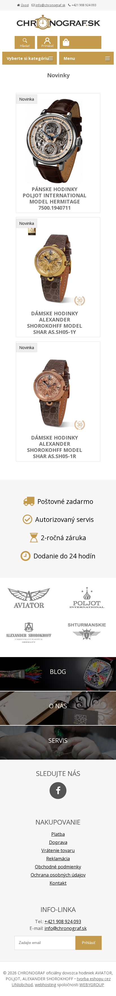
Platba (58, 834)
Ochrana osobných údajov (58, 875)
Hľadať (25, 46)
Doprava (58, 842)
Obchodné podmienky (58, 867)
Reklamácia (58, 858)
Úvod (25, 5)
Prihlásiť (47, 46)
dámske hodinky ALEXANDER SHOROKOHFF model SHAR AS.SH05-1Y (54, 322)
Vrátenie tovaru (58, 850)
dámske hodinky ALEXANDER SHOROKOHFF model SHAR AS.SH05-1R (54, 446)
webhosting (45, 984)
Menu (69, 58)
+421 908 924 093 (62, 921)
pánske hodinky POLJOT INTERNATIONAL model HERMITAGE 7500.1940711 (54, 198)
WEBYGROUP (91, 984)
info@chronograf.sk (50, 5)
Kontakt (58, 883)
